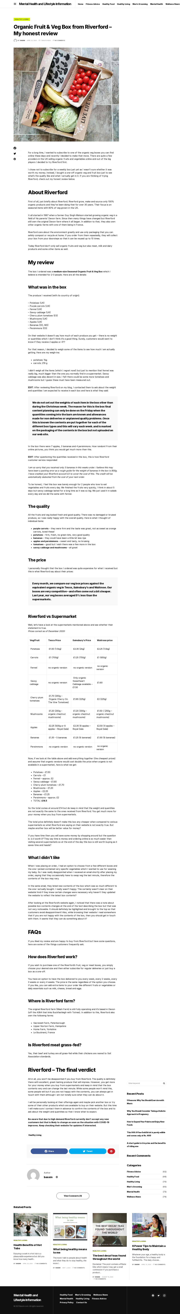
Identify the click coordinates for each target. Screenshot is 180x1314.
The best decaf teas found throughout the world (109, 1257)
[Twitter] (159, 1295)
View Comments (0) (73, 1196)
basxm (48, 1177)
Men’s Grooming (83, 1295)
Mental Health (133, 1192)
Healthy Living (22, 19)
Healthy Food (133, 1177)
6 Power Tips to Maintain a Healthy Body (149, 1247)
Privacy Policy (67, 1302)
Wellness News (134, 1197)
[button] (15, 4)
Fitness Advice (134, 1172)
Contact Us (81, 1302)
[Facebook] (153, 1295)
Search (164, 1083)
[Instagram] (164, 1295)
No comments (60, 40)
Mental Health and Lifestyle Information (45, 4)
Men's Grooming (134, 1187)
